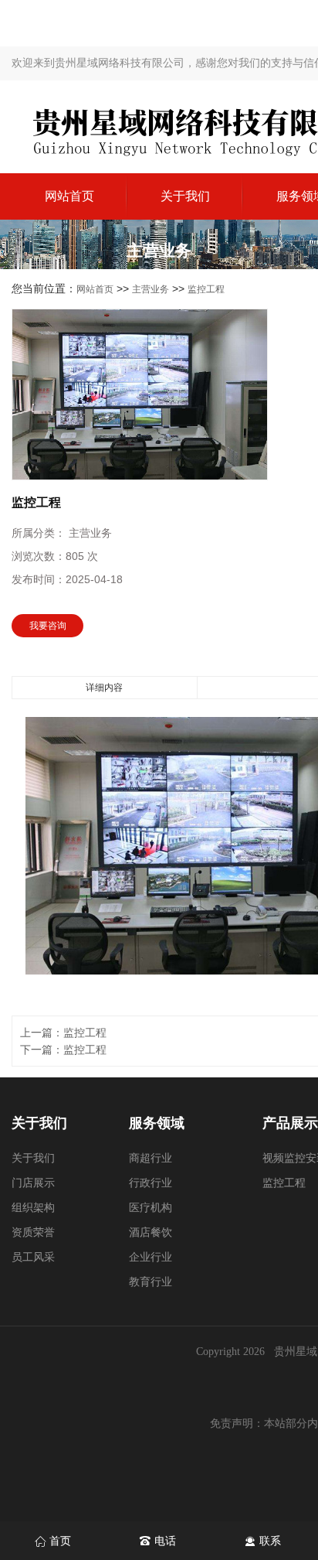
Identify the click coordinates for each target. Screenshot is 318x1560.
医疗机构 (150, 1208)
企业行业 (150, 1257)
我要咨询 (47, 625)
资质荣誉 (33, 1232)
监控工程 (206, 289)
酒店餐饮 (150, 1232)
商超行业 (150, 1158)
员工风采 (33, 1257)
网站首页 (69, 196)
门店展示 (33, 1183)
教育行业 (150, 1282)
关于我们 (185, 196)
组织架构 (33, 1208)
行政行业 (150, 1183)
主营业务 (150, 289)
